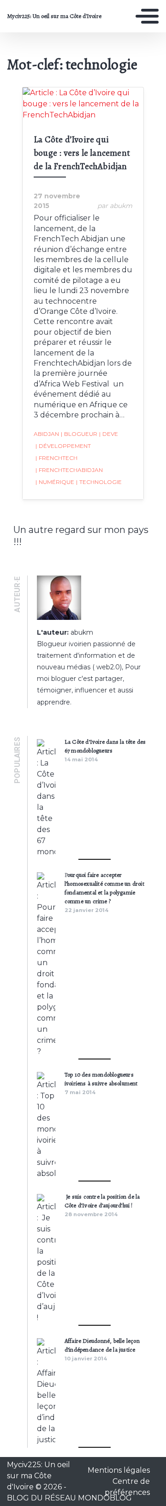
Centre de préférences (127, 1487)
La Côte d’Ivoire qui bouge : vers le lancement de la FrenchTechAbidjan (82, 152)
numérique (55, 481)
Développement (63, 445)
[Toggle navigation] (147, 16)
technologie (99, 481)
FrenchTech (56, 457)
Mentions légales (119, 1470)
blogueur (79, 433)
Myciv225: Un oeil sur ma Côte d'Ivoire (54, 16)
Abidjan (46, 433)
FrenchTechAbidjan (69, 469)
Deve (108, 433)
